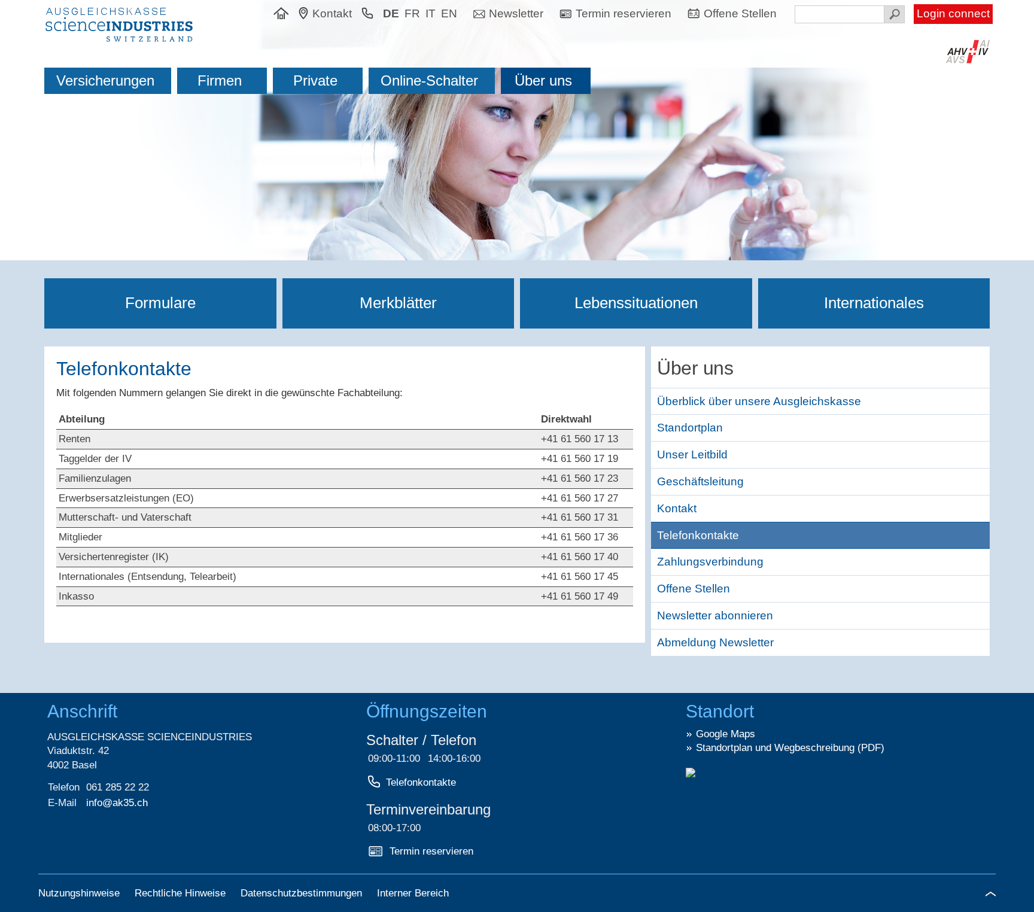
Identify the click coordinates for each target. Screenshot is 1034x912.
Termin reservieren (431, 851)
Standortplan (690, 427)
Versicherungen (105, 80)
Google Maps (725, 734)
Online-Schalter (429, 80)
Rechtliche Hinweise (182, 893)
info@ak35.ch (117, 802)
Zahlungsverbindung (710, 561)
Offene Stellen (693, 588)
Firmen (219, 80)
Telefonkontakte (421, 782)
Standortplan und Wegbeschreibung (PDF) (790, 747)
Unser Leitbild (692, 454)
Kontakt (677, 508)
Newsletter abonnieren (715, 615)
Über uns (543, 80)
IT (430, 13)
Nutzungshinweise (80, 893)
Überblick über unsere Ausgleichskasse (759, 401)
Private (315, 80)
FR (412, 13)
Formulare (160, 303)
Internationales (874, 303)
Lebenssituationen (636, 303)
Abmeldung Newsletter (715, 642)
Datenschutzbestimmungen (303, 893)
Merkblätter (398, 303)
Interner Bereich (413, 893)
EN (449, 13)
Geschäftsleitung (700, 481)
